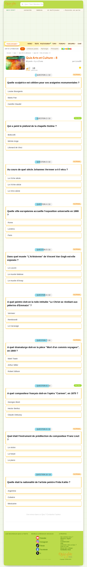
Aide (61, 543)
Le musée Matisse (15, 274)
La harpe (11, 454)
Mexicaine (12, 504)
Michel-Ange (13, 141)
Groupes (71, 44)
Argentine (12, 491)
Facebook (44, 549)
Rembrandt (12, 320)
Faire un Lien (64, 546)
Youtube (43, 538)
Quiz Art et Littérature (25, 53)
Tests (37, 44)
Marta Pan (12, 98)
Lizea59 (78, 61)
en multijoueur (52, 10)
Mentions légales (65, 538)
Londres (11, 229)
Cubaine (11, 497)
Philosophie (54, 48)
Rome (10, 223)
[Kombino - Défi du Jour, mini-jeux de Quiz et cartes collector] (66, 48)
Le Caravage (13, 326)
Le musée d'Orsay (15, 281)
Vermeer (11, 313)
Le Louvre (12, 268)
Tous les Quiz (12, 44)
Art (22, 48)
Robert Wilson (14, 371)
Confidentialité (64, 542)
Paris (10, 235)
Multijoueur (45, 44)
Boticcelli (11, 135)
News (30, 44)
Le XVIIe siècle (14, 178)
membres (39, 10)
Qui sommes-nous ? (66, 537)
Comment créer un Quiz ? (68, 545)
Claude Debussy (15, 415)
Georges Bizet (14, 402)
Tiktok (42, 546)
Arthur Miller (13, 365)
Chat (79, 44)
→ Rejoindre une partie (72, 10)
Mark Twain (13, 359)
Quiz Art (36, 53)
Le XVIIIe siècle (14, 185)
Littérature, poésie (32, 48)
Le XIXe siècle (14, 191)
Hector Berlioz (14, 408)
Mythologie (44, 48)
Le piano (11, 460)
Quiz (15, 53)
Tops (54, 44)
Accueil (9, 53)
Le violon (11, 447)
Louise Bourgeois (15, 91)
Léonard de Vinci (15, 147)
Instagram (44, 542)
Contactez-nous (65, 549)
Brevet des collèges (66, 548)
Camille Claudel (14, 104)
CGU (61, 540)
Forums (62, 44)
